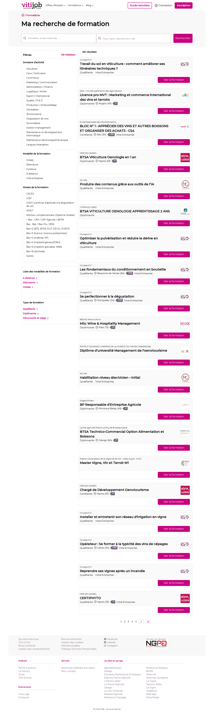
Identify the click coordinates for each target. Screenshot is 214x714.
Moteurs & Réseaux (157, 667)
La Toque (151, 681)
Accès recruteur (140, 5)
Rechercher (183, 38)
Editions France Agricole (117, 677)
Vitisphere (151, 690)
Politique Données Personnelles (78, 649)
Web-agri (151, 694)
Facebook (112, 639)
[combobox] (136, 38)
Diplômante (30, 313)
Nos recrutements (71, 639)
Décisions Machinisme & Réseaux (122, 674)
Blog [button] (89, 5)
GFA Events (24, 677)
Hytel (21, 674)
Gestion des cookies (72, 642)
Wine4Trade (152, 697)
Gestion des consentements (34, 649)
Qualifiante (29, 309)
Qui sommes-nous (28, 639)
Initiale (27, 287)
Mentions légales (70, 645)
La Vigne (151, 687)
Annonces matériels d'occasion (78, 667)
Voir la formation (174, 79)
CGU (20, 642)
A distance (29, 278)
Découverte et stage (35, 318)
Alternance (29, 282)
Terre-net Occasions (157, 677)
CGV (28, 642)
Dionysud (23, 697)
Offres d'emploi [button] (55, 5)
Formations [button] (75, 5)
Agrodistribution (113, 667)
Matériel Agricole (113, 694)
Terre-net (151, 674)
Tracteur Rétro (154, 684)
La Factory (24, 671)
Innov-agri (24, 694)
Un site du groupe (156, 639)
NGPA (149, 671)
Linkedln (111, 642)
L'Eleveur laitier (112, 681)
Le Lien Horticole (113, 690)
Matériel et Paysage (115, 697)
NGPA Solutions (27, 667)
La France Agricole (114, 684)
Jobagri (108, 687)
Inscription (183, 5)
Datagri (108, 671)
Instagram (112, 645)
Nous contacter (27, 645)
